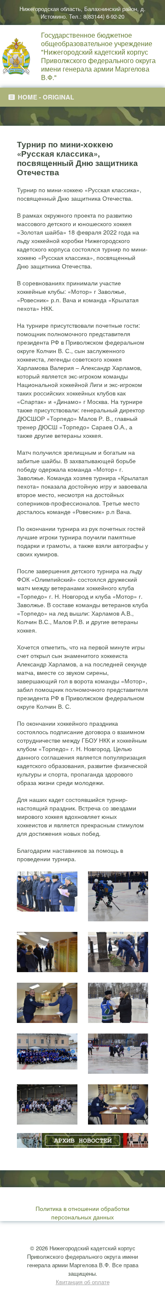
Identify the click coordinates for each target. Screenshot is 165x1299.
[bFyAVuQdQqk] (118, 1054)
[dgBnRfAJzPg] (118, 1104)
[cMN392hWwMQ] (47, 1104)
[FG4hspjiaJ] (118, 896)
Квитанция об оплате (83, 1282)
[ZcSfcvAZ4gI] (118, 1003)
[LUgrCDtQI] (47, 952)
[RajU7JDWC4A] (118, 952)
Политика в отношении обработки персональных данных (82, 1212)
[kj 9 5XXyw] (47, 891)
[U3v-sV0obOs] (47, 1003)
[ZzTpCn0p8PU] (47, 1052)
